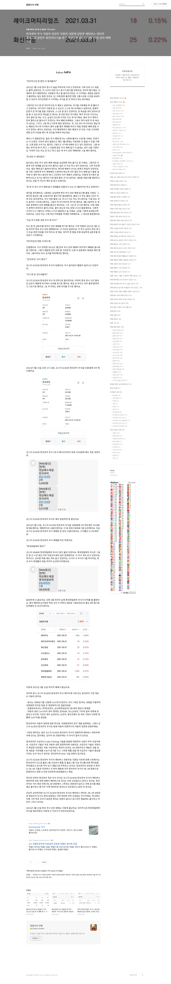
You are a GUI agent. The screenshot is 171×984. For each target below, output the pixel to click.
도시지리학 (117, 355)
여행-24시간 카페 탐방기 (120, 252)
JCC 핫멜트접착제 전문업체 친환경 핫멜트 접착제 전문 (53, 843)
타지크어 (116, 452)
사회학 (116, 344)
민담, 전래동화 (118, 105)
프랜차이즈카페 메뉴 (120, 144)
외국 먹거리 (118, 111)
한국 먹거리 (118, 116)
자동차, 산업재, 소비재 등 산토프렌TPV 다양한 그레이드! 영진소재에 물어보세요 (55, 831)
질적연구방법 (118, 330)
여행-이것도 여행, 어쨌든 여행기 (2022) (125, 291)
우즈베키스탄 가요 (119, 423)
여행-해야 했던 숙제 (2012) (121, 220)
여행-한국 (115, 311)
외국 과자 (117, 108)
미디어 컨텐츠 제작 (120, 380)
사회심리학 (117, 347)
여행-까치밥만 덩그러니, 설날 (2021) (124, 283)
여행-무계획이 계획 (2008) (120, 189)
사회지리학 (117, 352)
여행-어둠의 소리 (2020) (120, 272)
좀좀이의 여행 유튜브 (137, 971)
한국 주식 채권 (119, 169)
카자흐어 (116, 447)
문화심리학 (117, 336)
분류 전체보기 (117, 98)
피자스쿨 (116, 122)
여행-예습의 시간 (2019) (120, 268)
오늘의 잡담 (117, 164)
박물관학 (116, 372)
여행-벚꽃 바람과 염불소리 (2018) (123, 256)
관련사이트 (133, 975)
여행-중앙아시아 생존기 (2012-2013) (125, 224)
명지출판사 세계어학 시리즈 (122, 161)
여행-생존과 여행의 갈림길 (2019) (123, 260)
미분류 (116, 155)
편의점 (116, 139)
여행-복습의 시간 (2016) (120, 244)
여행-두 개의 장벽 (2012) (120, 216)
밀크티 (116, 150)
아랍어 (116, 433)
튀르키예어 (117, 436)
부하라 (115, 401)
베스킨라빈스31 (119, 127)
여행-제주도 (115, 319)
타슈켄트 (116, 395)
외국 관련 (117, 114)
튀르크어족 (115, 388)
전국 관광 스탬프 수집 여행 (120, 307)
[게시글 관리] (36, 862)
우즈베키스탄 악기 (119, 418)
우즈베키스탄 (116, 392)
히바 (114, 404)
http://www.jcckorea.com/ (39, 840)
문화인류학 (117, 333)
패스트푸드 (117, 141)
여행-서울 (115, 315)
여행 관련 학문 (117, 327)
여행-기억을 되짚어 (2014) (120, 232)
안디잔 (115, 409)
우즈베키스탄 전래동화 (121, 420)
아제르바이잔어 (118, 439)
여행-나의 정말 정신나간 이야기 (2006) (124, 177)
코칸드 (115, 406)
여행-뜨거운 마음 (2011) (120, 209)
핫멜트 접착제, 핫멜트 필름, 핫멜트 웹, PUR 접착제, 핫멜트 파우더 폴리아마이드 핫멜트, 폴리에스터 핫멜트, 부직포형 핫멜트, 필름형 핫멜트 (63, 848)
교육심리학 (117, 377)
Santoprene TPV (37, 826)
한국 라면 (117, 119)
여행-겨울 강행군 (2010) (120, 205)
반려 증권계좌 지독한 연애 (122, 153)
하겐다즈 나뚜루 (119, 130)
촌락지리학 (117, 358)
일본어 (115, 455)
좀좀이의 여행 (32, 4)
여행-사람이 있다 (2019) (120, 264)
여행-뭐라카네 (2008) (118, 185)
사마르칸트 (117, 398)
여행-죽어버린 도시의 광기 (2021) (123, 279)
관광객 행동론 (118, 369)
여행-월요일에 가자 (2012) (120, 212)
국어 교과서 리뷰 (117, 430)
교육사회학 (117, 375)
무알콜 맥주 (117, 136)
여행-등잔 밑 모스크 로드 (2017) (122, 248)
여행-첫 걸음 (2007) (118, 181)
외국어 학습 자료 (117, 173)
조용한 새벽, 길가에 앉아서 (120, 384)
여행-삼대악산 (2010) (119, 201)
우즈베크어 (117, 412)
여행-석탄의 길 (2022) (119, 303)
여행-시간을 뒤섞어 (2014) (120, 228)
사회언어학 (117, 350)
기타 (115, 458)
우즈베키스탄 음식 (119, 415)
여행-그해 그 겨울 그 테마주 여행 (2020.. (125, 276)
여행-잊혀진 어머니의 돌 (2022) (122, 299)
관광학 (116, 361)
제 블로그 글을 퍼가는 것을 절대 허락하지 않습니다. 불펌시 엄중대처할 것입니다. (57, 933)
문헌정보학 (117, 158)
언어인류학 (117, 341)
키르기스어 (117, 450)
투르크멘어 (117, 441)
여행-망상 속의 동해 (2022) (121, 295)
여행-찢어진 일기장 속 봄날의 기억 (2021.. (126, 287)
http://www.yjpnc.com (37, 823)
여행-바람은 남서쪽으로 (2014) (122, 236)
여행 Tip (114, 323)
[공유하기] (33, 862)
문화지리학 (117, 338)
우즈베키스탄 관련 (119, 426)
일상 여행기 (116, 102)
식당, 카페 (117, 147)
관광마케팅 (117, 366)
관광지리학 (117, 364)
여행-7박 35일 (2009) (119, 193)
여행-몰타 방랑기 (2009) (120, 197)
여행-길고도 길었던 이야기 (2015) (123, 240)
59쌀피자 (116, 125)
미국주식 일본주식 (120, 166)
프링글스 (116, 133)
